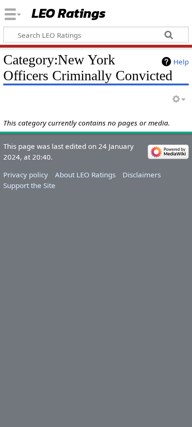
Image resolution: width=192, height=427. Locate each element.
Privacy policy (25, 174)
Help (181, 61)
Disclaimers (142, 174)
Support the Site (29, 185)
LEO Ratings (69, 13)
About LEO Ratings (85, 174)
